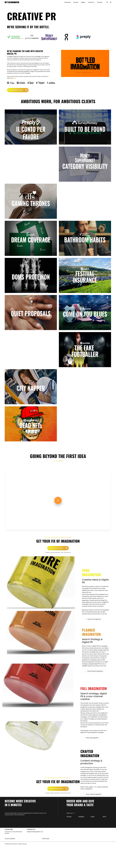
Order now (69, 813)
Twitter (92, 816)
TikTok (104, 816)
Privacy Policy (45, 838)
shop (14, 78)
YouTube (68, 816)
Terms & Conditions (10, 838)
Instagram (81, 816)
